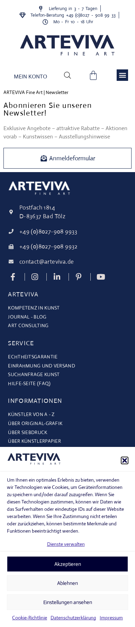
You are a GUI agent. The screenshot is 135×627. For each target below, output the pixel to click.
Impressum (111, 618)
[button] (124, 460)
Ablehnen (67, 583)
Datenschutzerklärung (73, 618)
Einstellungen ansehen (67, 602)
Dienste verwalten (66, 544)
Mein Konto (30, 76)
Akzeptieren (67, 564)
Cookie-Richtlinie (29, 618)
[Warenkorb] (93, 75)
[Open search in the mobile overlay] (67, 75)
